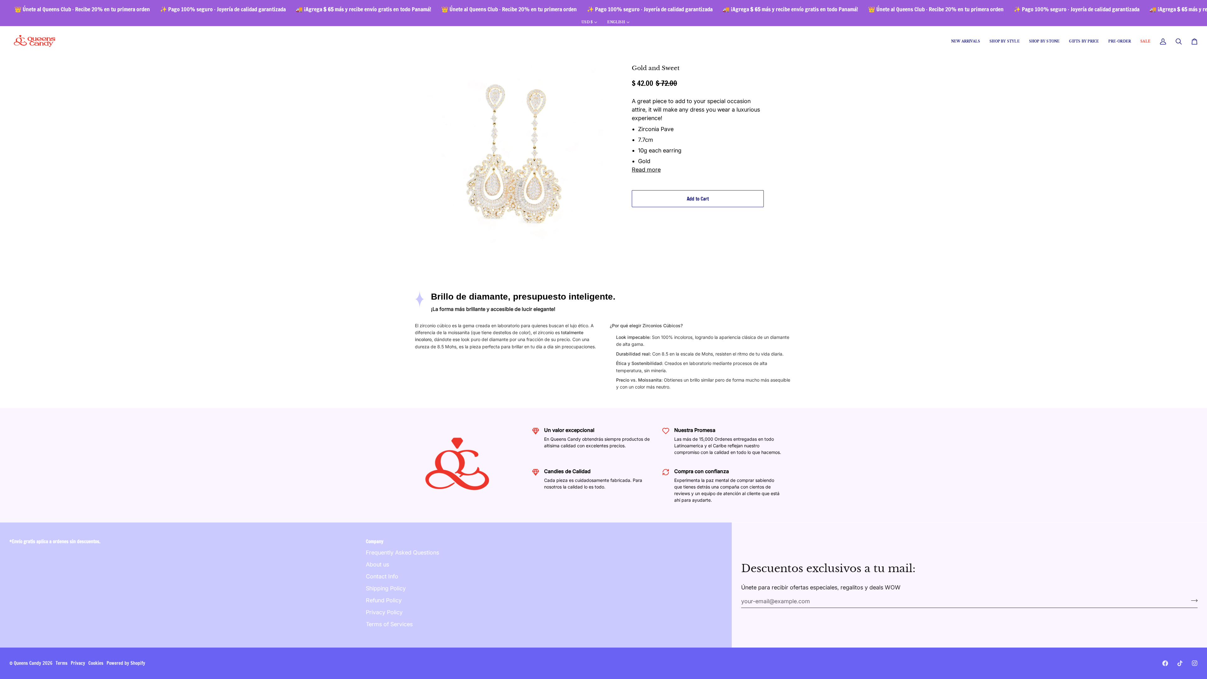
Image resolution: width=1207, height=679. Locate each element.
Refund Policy (384, 600)
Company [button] (374, 541)
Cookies (95, 663)
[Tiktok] (1179, 663)
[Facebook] (1165, 663)
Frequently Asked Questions (402, 552)
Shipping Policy (386, 588)
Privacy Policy (384, 612)
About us (377, 564)
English (616, 22)
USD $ (586, 22)
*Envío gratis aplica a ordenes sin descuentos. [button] (55, 541)
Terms (62, 663)
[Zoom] (436, 231)
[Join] (1192, 600)
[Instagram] (1195, 663)
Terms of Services (389, 624)
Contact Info (382, 576)
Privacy (78, 663)
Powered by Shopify (126, 663)
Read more (646, 169)
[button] (1004, 41)
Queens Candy (27, 663)
